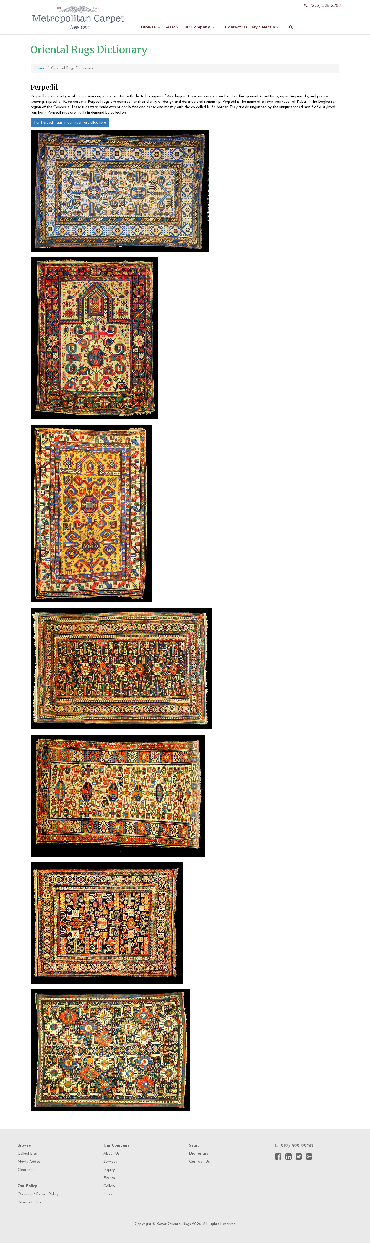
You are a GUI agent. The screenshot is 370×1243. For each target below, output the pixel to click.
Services (110, 1162)
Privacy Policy (29, 1202)
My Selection (265, 27)
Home (40, 68)
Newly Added (29, 1162)
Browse (149, 27)
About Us (111, 1154)
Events (109, 1178)
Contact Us (236, 27)
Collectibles (27, 1154)
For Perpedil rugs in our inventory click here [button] (70, 123)
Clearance (26, 1170)
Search (171, 27)
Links (107, 1194)
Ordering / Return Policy (38, 1194)
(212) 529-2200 (325, 5)
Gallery (109, 1186)
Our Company (197, 27)
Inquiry (109, 1170)
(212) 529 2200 (296, 1146)
